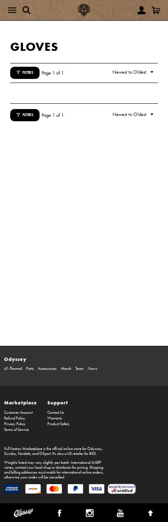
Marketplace (20, 403)
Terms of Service (16, 429)
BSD (92, 453)
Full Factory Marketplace (23, 448)
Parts (30, 368)
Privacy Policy (15, 424)
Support (57, 403)
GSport (45, 453)
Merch (66, 368)
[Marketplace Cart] (156, 10)
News (92, 368)
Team (79, 368)
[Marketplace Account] (141, 10)
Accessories (47, 368)
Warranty (54, 418)
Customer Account (18, 412)
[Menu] (12, 10)
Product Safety (58, 424)
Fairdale (24, 453)
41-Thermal (13, 368)
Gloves (34, 46)
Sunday (10, 453)
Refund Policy (14, 418)
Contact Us (55, 412)
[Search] (26, 10)
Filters (27, 72)
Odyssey (15, 359)
